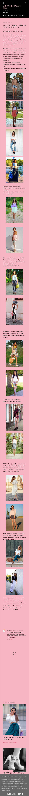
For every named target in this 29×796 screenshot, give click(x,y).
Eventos (11, 15)
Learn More (11, 794)
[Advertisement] (14, 683)
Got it (20, 794)
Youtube (18, 15)
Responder (10, 639)
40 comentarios (12, 742)
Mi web (5, 15)
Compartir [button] (5, 622)
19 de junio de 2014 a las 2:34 (16, 630)
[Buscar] (25, 2)
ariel (8, 630)
